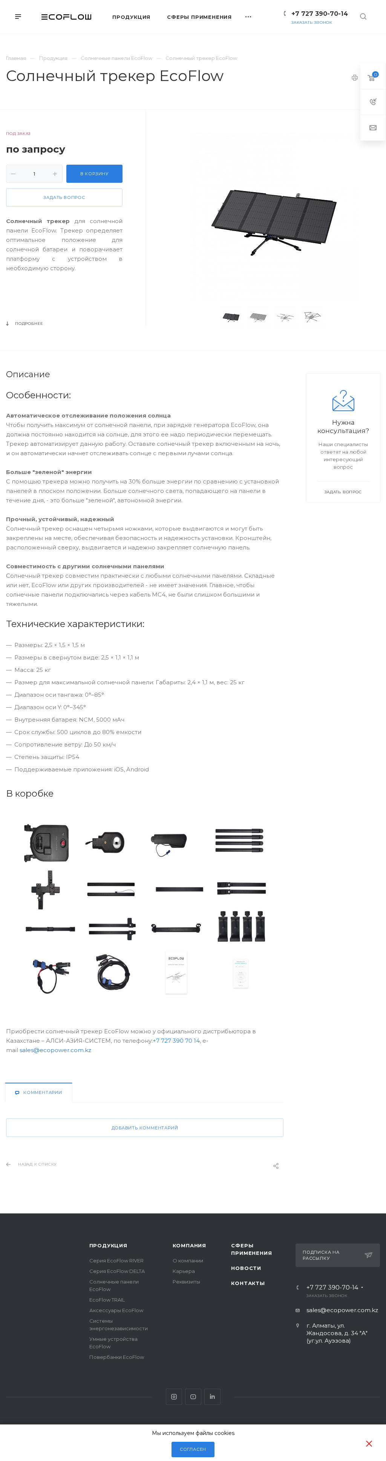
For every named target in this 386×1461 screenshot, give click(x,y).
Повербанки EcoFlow (116, 1357)
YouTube (193, 1397)
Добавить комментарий (145, 1128)
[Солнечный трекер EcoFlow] (274, 217)
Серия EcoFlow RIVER (116, 1261)
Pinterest (212, 1397)
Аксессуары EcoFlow (116, 1310)
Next (340, 317)
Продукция (108, 1245)
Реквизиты (186, 1282)
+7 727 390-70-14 (319, 13)
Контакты (248, 1283)
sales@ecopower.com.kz (55, 1050)
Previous (208, 317)
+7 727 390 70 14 (176, 1040)
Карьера (184, 1271)
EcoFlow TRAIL (107, 1300)
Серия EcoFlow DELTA (117, 1271)
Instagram (174, 1397)
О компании (188, 1261)
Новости (246, 1268)
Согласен (193, 1449)
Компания (189, 1245)
